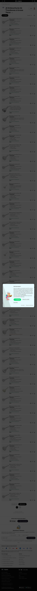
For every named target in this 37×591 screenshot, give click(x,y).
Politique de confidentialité (29, 305)
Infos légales (23, 305)
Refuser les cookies (26, 299)
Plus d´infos (16, 302)
